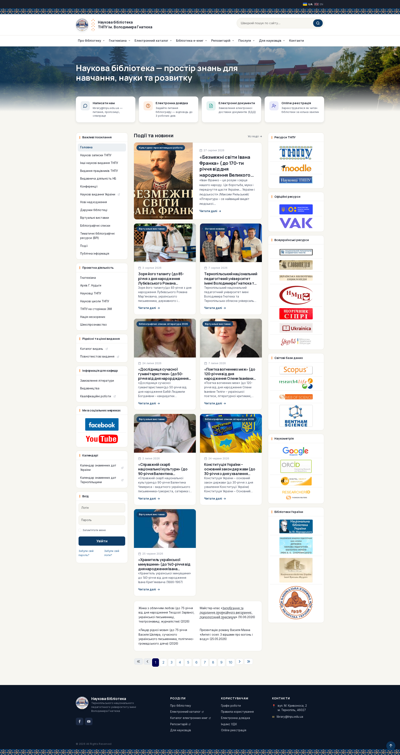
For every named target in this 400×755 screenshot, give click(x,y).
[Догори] (390, 745)
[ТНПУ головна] (296, 152)
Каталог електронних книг (189, 718)
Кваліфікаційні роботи (95, 396)
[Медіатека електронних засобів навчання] (296, 295)
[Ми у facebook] (102, 424)
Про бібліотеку (180, 705)
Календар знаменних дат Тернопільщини (98, 480)
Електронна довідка (235, 718)
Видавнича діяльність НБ (98, 178)
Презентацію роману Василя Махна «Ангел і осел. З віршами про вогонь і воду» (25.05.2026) (226, 634)
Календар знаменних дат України (98, 468)
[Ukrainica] (296, 328)
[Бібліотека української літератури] (296, 341)
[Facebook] (79, 721)
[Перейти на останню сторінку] (248, 661)
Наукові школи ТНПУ (94, 301)
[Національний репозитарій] (296, 252)
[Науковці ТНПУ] (296, 180)
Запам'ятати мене (94, 530)
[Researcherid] (296, 494)
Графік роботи (231, 705)
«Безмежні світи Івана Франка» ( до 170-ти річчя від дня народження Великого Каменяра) (224, 169)
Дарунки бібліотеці (93, 210)
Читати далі (210, 211)
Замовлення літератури (97, 380)
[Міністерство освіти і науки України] (296, 209)
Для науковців (180, 730)
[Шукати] (318, 23)
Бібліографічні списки (95, 225)
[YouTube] (88, 721)
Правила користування (237, 711)
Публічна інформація (94, 253)
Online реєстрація (233, 730)
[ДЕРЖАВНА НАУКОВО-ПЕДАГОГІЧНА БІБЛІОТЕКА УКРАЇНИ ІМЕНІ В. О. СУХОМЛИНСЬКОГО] (296, 545)
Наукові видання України (97, 194)
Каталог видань (91, 348)
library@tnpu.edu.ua (290, 716)
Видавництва (89, 388)
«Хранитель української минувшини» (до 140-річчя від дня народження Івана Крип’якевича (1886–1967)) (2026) (164, 568)
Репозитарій (179, 724)
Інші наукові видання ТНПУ (99, 163)
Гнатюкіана (88, 277)
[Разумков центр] (296, 313)
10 (230, 662)
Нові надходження (93, 202)
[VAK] (296, 223)
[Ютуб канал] (102, 439)
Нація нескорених (92, 317)
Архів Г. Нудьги (90, 285)
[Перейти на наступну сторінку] (239, 661)
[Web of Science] (296, 396)
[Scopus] (296, 370)
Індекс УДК (229, 724)
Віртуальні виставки (94, 217)
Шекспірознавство (93, 324)
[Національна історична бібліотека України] (296, 602)
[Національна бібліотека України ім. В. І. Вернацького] (296, 526)
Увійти (102, 541)
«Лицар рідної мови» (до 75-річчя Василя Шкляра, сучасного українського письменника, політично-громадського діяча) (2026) (166, 636)
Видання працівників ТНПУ (99, 170)
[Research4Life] (296, 383)
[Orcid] (296, 466)
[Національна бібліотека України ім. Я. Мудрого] (296, 570)
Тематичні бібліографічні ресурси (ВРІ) (97, 236)
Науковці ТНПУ (90, 293)
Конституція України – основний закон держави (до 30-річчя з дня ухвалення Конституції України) (229, 471)
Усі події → (255, 136)
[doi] (296, 481)
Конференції (89, 186)
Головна (86, 147)
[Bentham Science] (296, 416)
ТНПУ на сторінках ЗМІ (96, 309)
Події (84, 246)
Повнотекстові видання (97, 356)
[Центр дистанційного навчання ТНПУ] (296, 168)
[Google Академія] (296, 451)
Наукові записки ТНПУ (95, 155)
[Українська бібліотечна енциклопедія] (296, 278)
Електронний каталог (185, 711)
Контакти (296, 40)
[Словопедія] (296, 265)
